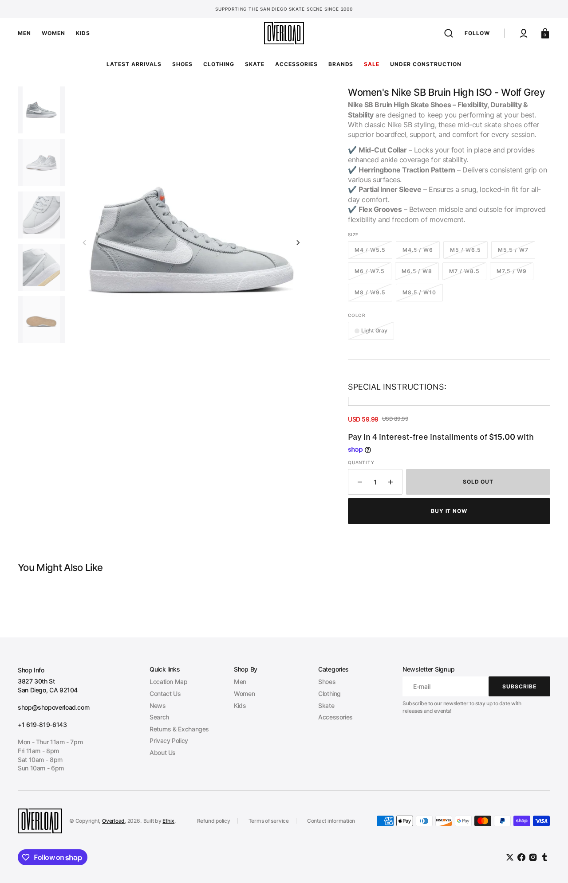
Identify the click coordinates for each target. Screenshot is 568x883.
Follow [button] (477, 33)
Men (240, 681)
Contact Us (165, 693)
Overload (113, 820)
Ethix (168, 820)
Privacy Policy (169, 740)
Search (159, 717)
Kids (240, 705)
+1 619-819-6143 (42, 724)
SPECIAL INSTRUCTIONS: (397, 386)
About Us (163, 752)
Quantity (361, 462)
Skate (326, 705)
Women (244, 693)
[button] (448, 33)
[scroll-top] (549, 864)
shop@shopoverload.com (53, 707)
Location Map (169, 681)
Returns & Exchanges (179, 729)
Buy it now (449, 511)
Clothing (329, 693)
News (158, 705)
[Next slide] (298, 243)
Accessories (335, 717)
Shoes (326, 681)
